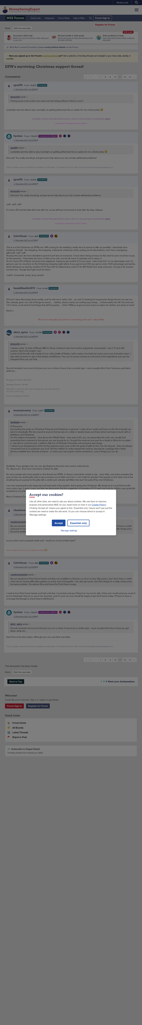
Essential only (78, 523)
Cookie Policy (98, 504)
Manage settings (69, 530)
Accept (58, 523)
